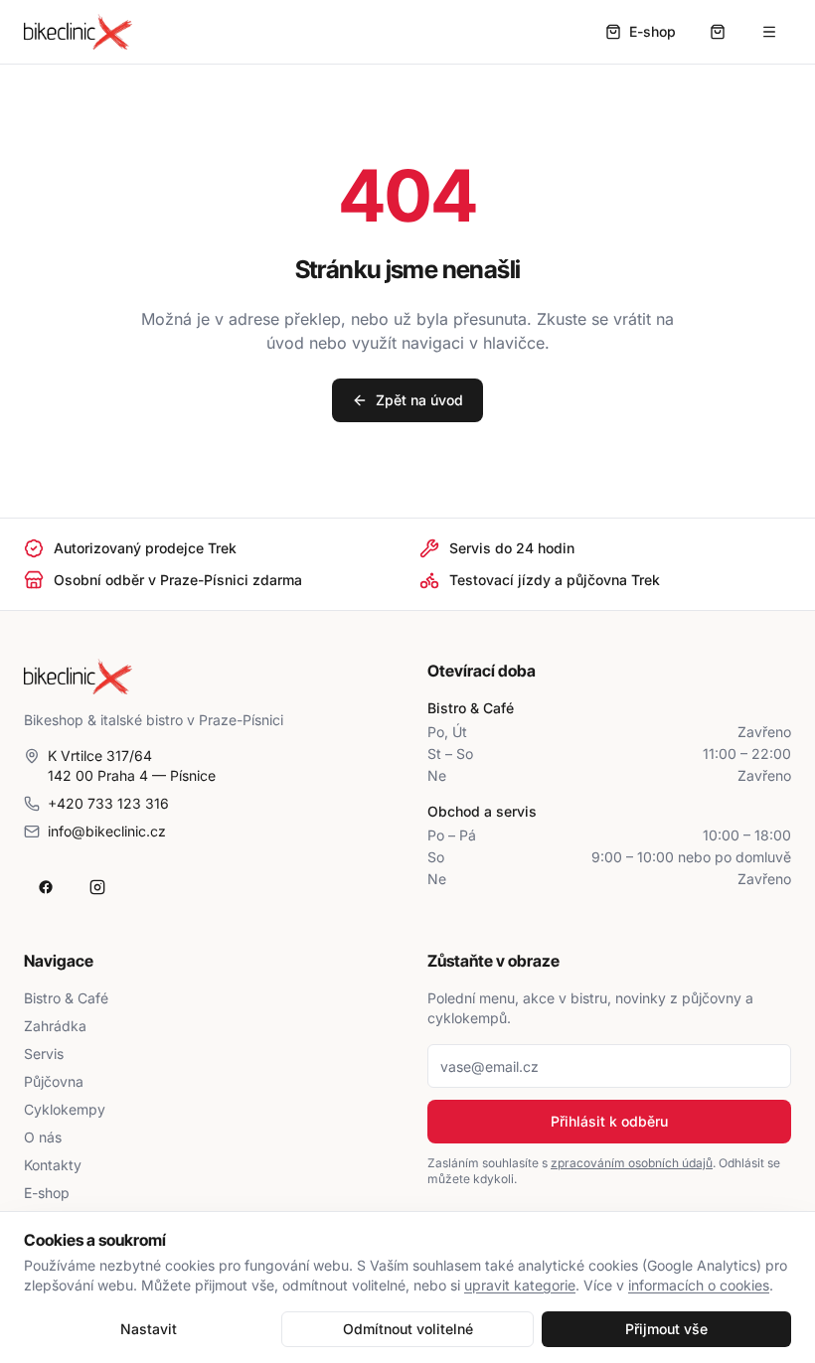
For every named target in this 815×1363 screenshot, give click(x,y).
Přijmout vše (666, 1328)
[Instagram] (97, 887)
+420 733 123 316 (108, 803)
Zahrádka (55, 1025)
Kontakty (53, 1164)
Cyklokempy (64, 1109)
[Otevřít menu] (769, 32)
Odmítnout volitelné (408, 1328)
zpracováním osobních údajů (632, 1162)
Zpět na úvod (419, 399)
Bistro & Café (66, 997)
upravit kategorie (519, 1285)
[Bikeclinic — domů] (78, 32)
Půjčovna (53, 1081)
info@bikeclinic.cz (107, 831)
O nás (43, 1137)
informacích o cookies (698, 1285)
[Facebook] (46, 887)
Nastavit (148, 1328)
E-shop (47, 1192)
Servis (44, 1053)
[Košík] (717, 32)
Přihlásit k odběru (609, 1121)
